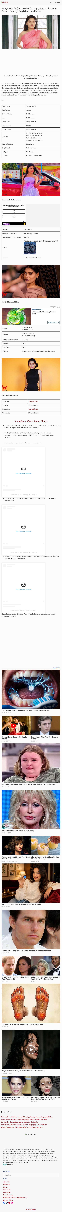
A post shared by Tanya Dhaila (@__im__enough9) (23, 494)
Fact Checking (8, 1195)
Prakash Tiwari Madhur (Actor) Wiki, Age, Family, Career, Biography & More (27, 1117)
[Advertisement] (31, 62)
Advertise (6, 1184)
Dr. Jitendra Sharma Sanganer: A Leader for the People (19, 1122)
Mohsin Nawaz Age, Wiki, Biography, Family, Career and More (22, 1127)
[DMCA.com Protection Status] (8, 1165)
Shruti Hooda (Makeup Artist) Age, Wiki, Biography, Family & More (24, 1124)
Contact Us (6, 1190)
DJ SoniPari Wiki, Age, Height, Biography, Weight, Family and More (24, 1119)
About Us (6, 1182)
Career (5, 1187)
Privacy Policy (8, 1200)
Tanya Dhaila (33, 401)
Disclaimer (7, 1192)
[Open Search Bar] (51, 2)
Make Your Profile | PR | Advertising (15, 1197)
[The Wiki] (4, 2)
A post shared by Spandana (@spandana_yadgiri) (23, 610)
